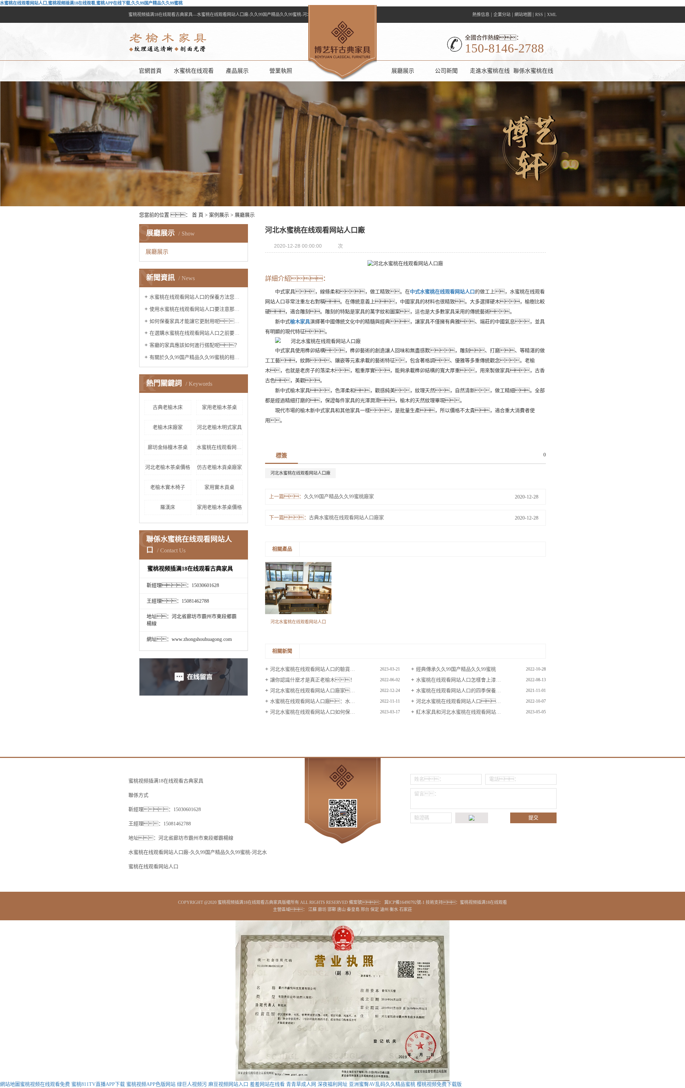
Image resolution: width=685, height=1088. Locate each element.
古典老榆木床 (168, 407)
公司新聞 (446, 71)
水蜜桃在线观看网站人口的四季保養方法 (461, 690)
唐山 (342, 909)
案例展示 (219, 215)
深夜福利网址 (332, 1084)
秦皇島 (354, 909)
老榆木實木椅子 (167, 487)
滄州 (385, 909)
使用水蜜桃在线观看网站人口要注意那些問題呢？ (196, 309)
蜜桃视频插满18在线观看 (483, 902)
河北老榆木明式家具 (219, 427)
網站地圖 (523, 14)
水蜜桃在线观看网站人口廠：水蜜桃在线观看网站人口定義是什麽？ (335, 701)
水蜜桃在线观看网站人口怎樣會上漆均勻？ (471, 680)
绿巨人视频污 (192, 1084)
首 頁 (197, 215)
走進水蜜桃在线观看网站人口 (490, 74)
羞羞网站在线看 (267, 1084)
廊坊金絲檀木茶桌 (168, 447)
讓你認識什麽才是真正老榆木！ (312, 680)
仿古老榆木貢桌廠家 (219, 467)
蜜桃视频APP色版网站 (151, 1084)
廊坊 (323, 909)
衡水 (394, 909)
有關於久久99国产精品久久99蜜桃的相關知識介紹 (196, 357)
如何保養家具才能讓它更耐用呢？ (196, 321)
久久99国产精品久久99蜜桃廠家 (339, 496)
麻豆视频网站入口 (228, 1084)
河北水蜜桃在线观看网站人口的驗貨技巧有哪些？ (332, 669)
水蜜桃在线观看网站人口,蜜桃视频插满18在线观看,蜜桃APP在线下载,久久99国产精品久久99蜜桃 (91, 3)
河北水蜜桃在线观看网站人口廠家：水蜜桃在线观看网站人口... (335, 690)
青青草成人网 (301, 1084)
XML (552, 14)
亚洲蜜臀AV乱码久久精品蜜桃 (382, 1084)
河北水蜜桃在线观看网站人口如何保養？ (325, 712)
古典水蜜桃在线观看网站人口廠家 (346, 517)
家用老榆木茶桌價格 (219, 507)
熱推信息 (480, 14)
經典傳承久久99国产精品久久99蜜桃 (456, 669)
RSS (539, 14)
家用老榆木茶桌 (219, 407)
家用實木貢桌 (219, 487)
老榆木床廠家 (168, 427)
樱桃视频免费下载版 (439, 1084)
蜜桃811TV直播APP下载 (98, 1084)
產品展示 (237, 71)
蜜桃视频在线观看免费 (45, 1084)
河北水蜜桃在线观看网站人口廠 (300, 473)
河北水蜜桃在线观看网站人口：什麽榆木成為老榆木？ (481, 701)
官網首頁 (150, 71)
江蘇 (313, 909)
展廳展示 (402, 71)
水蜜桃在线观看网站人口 (194, 74)
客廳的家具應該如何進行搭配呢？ (194, 345)
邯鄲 (332, 909)
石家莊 (405, 909)
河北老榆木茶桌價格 (167, 467)
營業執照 (280, 71)
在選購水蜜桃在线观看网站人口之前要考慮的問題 (196, 333)
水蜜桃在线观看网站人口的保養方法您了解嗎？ (196, 297)
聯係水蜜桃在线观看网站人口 (533, 74)
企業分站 (502, 14)
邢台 (365, 909)
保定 (375, 909)
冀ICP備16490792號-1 (404, 902)
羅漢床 (167, 507)
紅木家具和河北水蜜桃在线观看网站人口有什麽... (470, 712)
